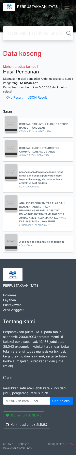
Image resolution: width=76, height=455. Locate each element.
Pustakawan (12, 305)
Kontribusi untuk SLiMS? (29, 425)
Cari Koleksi (61, 401)
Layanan (9, 300)
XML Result (14, 97)
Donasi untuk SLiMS (26, 415)
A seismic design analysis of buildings (41, 241)
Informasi (10, 295)
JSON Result (37, 97)
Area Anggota (13, 310)
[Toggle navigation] (67, 7)
